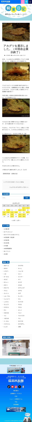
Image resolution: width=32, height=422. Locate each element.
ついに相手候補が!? (16, 346)
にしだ (6, 327)
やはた (20, 304)
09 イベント (7, 251)
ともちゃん (7, 324)
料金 (16, 396)
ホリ (19, 279)
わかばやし (21, 324)
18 (4, 214)
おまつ (6, 285)
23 (24, 214)
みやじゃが (21, 288)
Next (29, 348)
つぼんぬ (6, 318)
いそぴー (6, 271)
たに (5, 310)
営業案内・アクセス (16, 393)
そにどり (6, 304)
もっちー (20, 296)
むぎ (19, 293)
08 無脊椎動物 (8, 248)
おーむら (6, 277)
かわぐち (6, 288)
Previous (1, 348)
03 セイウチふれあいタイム (11, 234)
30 (24, 216)
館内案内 (16, 391)
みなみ (20, 285)
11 (4, 212)
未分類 (6, 254)
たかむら (6, 307)
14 (16, 212)
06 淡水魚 (6, 243)
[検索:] (16, 198)
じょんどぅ (7, 299)
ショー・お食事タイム (16, 399)
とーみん (6, 321)
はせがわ (20, 265)
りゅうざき (21, 315)
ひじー (20, 274)
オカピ (6, 279)
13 (12, 212)
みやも (20, 290)
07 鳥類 (6, 246)
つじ (5, 315)
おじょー (6, 282)
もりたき (20, 302)
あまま (6, 268)
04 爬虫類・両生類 (9, 237)
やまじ (20, 307)
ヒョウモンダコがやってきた (18, 187)
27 (12, 216)
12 (8, 212)
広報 (19, 327)
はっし (20, 268)
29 (20, 216)
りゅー (20, 313)
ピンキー (20, 277)
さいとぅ (6, 293)
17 (28, 212)
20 (12, 214)
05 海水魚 (8, 55)
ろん (19, 318)
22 (20, 214)
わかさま (20, 321)
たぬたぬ (6, 313)
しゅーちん (7, 296)
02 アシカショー (8, 232)
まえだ (20, 282)
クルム (5, 290)
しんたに (6, 302)
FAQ (16, 402)
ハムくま (20, 271)
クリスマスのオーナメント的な (14, 182)
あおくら (6, 265)
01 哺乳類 (6, 229)
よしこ (20, 310)
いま (5, 274)
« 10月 (13, 220)
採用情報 (16, 404)
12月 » (18, 220)
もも (19, 299)
